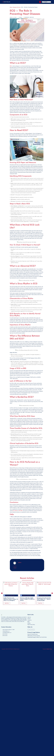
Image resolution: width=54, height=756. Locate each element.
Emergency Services (17, 7)
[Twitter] (30, 629)
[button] (40, 2)
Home (11, 7)
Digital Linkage (49, 649)
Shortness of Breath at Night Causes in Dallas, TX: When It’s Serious (27, 599)
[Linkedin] (32, 629)
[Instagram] (34, 629)
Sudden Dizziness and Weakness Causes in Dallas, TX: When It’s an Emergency (11, 599)
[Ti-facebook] (28, 629)
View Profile (15, 567)
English (45, 1)
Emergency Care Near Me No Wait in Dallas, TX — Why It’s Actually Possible (44, 599)
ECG (11, 66)
